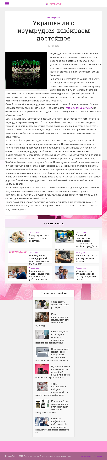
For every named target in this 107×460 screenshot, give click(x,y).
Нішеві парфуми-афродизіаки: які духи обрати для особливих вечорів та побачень (52, 407)
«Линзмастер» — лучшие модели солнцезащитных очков (86, 275)
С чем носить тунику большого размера (60, 304)
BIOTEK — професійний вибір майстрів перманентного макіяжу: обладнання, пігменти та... (52, 425)
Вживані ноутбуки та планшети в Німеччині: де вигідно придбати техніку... (76, 242)
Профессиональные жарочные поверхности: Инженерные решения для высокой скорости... (52, 354)
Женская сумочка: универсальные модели (86, 258)
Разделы (98, 456)
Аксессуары (53, 17)
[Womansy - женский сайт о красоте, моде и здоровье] (53, 3)
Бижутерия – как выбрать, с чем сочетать (39, 238)
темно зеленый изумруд (79, 107)
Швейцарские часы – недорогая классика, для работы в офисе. (39, 275)
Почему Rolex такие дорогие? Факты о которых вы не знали (39, 259)
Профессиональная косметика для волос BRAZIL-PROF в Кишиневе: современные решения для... (52, 372)
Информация (87, 456)
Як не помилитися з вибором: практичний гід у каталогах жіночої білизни (52, 389)
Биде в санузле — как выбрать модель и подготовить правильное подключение (52, 337)
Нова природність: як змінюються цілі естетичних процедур (52, 320)
